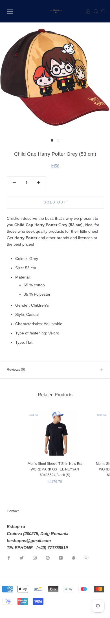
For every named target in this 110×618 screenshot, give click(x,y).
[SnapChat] (74, 557)
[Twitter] (22, 557)
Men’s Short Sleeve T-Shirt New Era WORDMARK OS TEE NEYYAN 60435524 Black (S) (55, 469)
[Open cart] (101, 11)
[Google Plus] (87, 557)
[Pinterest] (48, 557)
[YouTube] (61, 557)
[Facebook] (9, 557)
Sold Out (55, 202)
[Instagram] (35, 557)
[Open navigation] (10, 11)
